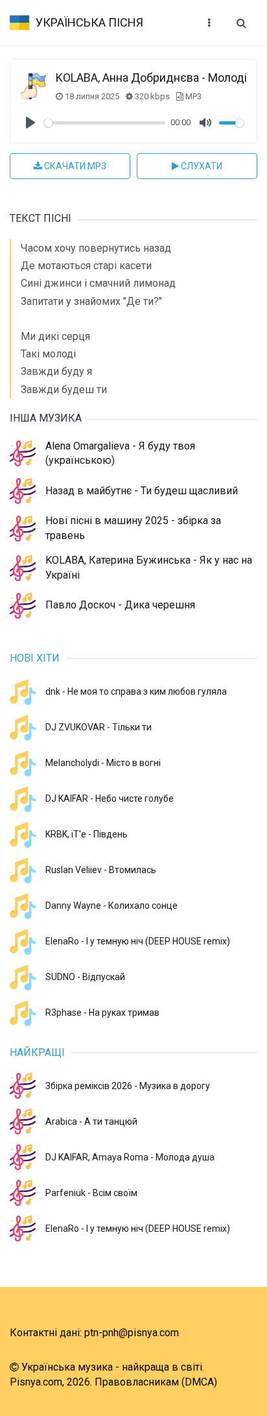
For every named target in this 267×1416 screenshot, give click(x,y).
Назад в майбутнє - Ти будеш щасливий (141, 491)
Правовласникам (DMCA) (156, 1382)
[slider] (104, 123)
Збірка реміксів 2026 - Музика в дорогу (127, 1086)
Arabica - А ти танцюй (91, 1121)
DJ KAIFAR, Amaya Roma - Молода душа (130, 1157)
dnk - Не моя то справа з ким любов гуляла (136, 691)
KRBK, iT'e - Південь (86, 834)
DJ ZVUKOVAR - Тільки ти (98, 727)
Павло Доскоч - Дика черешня (120, 605)
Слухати (200, 166)
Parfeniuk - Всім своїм (91, 1193)
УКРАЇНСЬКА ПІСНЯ (89, 22)
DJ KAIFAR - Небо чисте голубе (109, 798)
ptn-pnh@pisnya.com (131, 1332)
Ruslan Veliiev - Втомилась (100, 870)
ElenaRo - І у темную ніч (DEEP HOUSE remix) (137, 941)
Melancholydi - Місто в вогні (103, 763)
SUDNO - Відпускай (85, 977)
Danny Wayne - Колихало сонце (111, 905)
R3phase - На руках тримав (102, 1012)
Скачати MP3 (74, 166)
